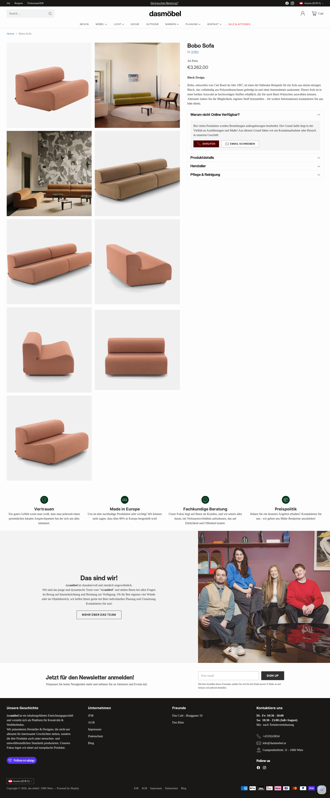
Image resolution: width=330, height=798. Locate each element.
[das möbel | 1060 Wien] (165, 13)
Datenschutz (95, 736)
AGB (91, 722)
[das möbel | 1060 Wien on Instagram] (292, 3)
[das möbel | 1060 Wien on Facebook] (287, 3)
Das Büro (178, 722)
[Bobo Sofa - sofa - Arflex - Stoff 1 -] (49, 85)
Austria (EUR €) (312, 3)
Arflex (195, 51)
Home (10, 33)
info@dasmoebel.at (274, 743)
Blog (91, 743)
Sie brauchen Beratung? (164, 3)
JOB (91, 715)
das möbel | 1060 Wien (40, 788)
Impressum (94, 729)
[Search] (50, 14)
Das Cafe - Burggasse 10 (187, 715)
